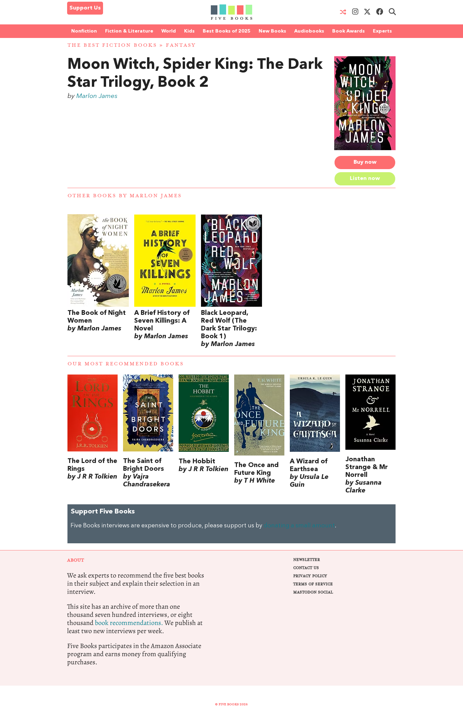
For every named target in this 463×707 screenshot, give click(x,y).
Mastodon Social (313, 592)
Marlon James (97, 96)
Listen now (365, 178)
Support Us (85, 8)
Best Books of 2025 (226, 31)
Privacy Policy (310, 576)
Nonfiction (84, 31)
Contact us (306, 567)
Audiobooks (309, 31)
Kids (189, 31)
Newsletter (306, 559)
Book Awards (348, 31)
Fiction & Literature (129, 31)
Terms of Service (313, 584)
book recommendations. (129, 622)
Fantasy (181, 45)
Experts (382, 31)
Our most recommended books (125, 363)
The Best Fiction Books (112, 45)
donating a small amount (299, 526)
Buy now (365, 162)
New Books (272, 31)
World (168, 31)
